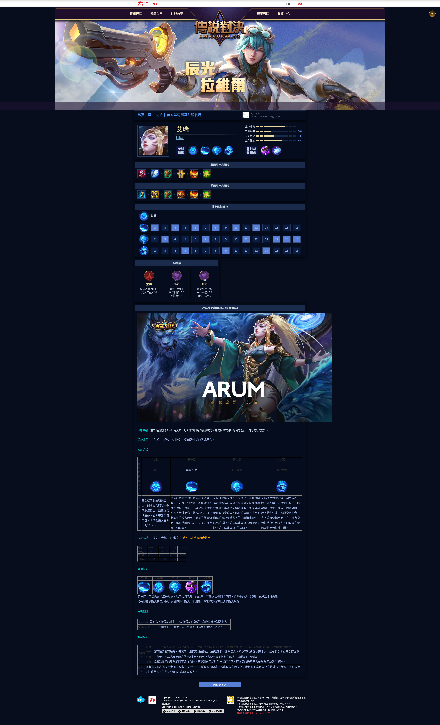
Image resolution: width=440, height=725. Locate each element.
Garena (148, 3)
